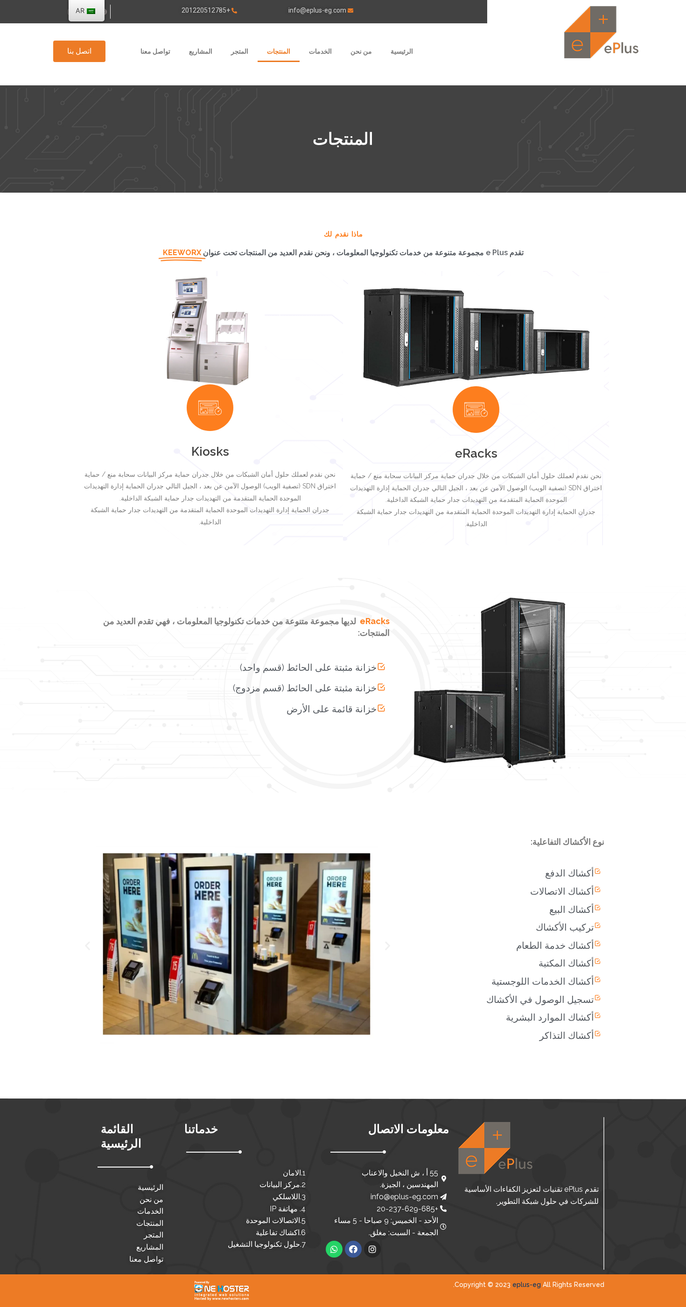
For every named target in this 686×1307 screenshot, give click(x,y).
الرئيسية (402, 51)
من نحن (361, 51)
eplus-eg (526, 1284)
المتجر (239, 51)
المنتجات (278, 51)
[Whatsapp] (334, 1249)
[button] (79, 51)
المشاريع (200, 51)
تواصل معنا (155, 51)
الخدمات (320, 51)
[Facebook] (353, 1249)
